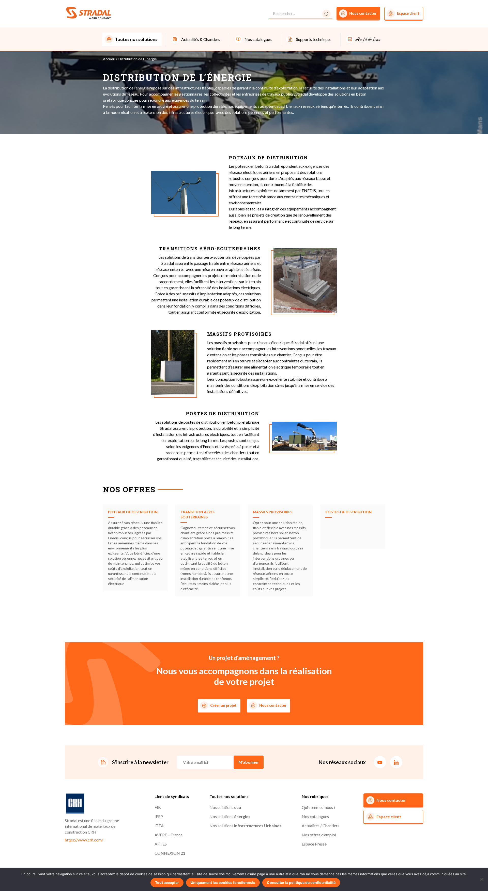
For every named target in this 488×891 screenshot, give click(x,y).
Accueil (109, 59)
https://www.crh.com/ (84, 839)
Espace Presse (314, 843)
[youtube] (380, 762)
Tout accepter (167, 882)
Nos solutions (225, 807)
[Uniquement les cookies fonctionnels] (481, 879)
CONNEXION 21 (170, 853)
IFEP (159, 816)
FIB (158, 807)
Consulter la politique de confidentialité (301, 882)
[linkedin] (396, 762)
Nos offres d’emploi (319, 834)
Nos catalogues (315, 816)
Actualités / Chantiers (320, 825)
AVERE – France (168, 834)
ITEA (159, 825)
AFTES (161, 843)
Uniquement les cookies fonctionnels (223, 882)
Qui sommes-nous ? (319, 807)
